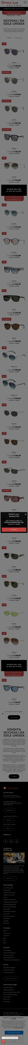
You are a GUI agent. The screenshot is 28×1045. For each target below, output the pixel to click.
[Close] (25, 514)
